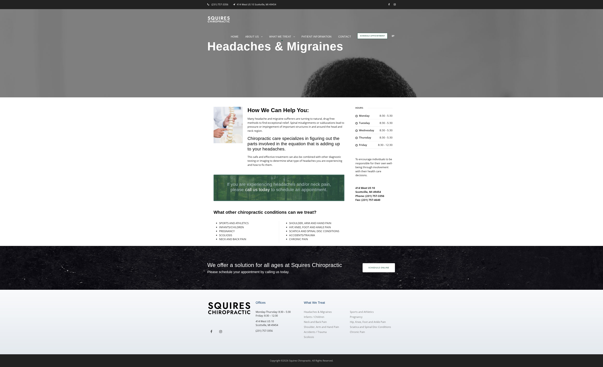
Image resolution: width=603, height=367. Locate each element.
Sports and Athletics (362, 312)
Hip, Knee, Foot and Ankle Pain (368, 322)
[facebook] (389, 4)
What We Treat (280, 36)
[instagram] (395, 4)
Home (235, 36)
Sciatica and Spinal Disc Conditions (370, 327)
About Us (252, 36)
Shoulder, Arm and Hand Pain (321, 327)
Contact (344, 36)
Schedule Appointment (372, 36)
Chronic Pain (357, 332)
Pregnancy (356, 317)
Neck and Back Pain (315, 322)
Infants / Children (314, 317)
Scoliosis (309, 337)
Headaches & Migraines (318, 312)
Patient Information (317, 36)
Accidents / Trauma (315, 332)
